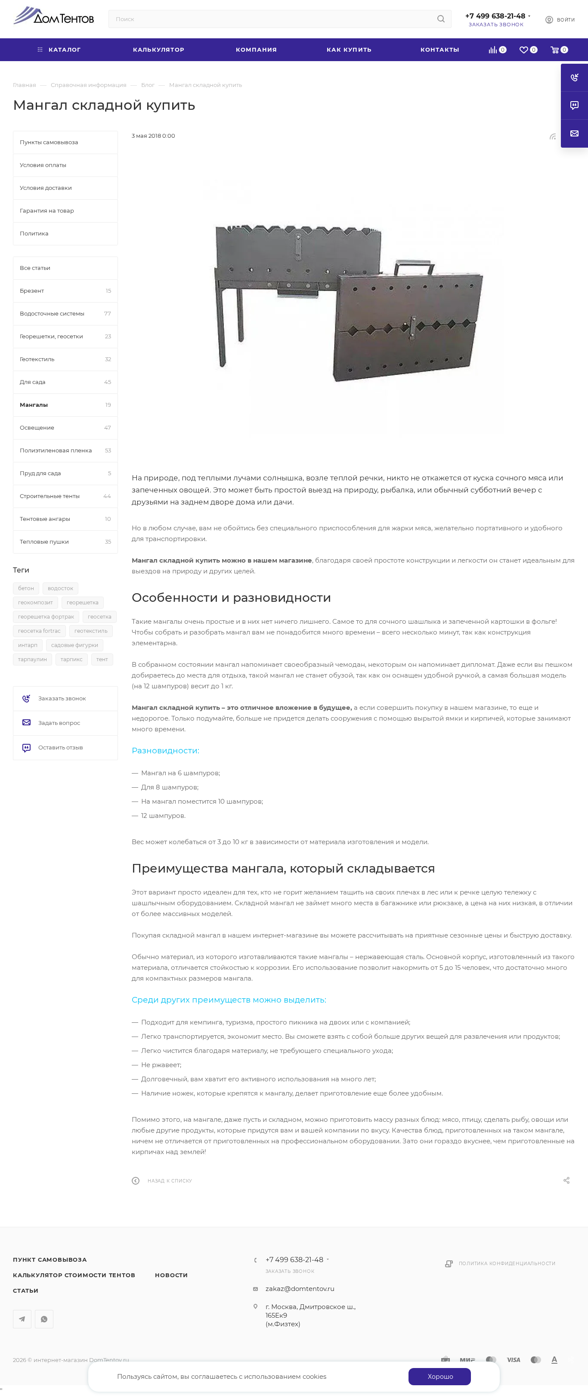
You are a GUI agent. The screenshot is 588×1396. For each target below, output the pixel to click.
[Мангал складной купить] (353, 306)
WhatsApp (44, 1319)
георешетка (83, 602)
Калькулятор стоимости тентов (74, 1275)
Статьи (26, 1290)
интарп (27, 645)
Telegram (22, 1319)
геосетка (99, 616)
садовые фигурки (74, 645)
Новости (171, 1275)
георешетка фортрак (46, 616)
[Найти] (441, 19)
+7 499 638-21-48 (495, 16)
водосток (60, 588)
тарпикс (72, 659)
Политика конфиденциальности (507, 1263)
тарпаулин (32, 659)
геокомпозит (35, 602)
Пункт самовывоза (50, 1259)
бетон (26, 588)
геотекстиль (91, 631)
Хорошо (440, 1377)
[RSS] (553, 136)
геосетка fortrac (39, 631)
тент (102, 659)
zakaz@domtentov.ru (300, 1289)
